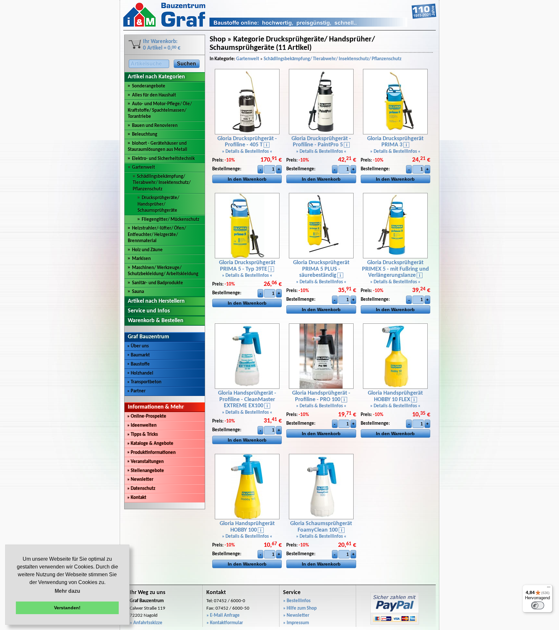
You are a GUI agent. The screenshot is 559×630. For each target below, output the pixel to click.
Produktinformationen (151, 452)
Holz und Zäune (147, 250)
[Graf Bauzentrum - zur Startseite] (279, 25)
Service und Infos (149, 311)
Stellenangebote (145, 470)
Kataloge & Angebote (150, 443)
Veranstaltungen (145, 461)
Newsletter (140, 479)
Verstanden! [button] (67, 607)
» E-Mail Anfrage (223, 615)
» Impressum (296, 623)
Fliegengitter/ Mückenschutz (170, 219)
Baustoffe (138, 364)
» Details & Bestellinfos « (247, 151)
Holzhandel (140, 373)
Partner (136, 391)
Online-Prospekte (146, 416)
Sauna (138, 291)
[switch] (537, 605)
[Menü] (549, 588)
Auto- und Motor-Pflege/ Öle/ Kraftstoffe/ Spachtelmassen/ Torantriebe (160, 110)
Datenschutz (141, 488)
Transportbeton (144, 382)
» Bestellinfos (297, 601)
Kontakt (136, 497)
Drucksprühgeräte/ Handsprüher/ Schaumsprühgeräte (158, 204)
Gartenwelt (143, 167)
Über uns (138, 346)
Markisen (141, 258)
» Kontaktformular (224, 623)
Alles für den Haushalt (154, 95)
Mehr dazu (67, 591)
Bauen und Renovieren (155, 125)
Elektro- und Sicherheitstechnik (163, 158)
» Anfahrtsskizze (146, 623)
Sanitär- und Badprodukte (157, 283)
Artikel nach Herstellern (156, 301)
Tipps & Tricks (142, 434)
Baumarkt (138, 355)
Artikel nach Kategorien (156, 77)
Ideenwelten (142, 425)
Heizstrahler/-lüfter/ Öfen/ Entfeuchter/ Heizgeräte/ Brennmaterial (157, 234)
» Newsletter (296, 615)
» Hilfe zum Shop (300, 608)
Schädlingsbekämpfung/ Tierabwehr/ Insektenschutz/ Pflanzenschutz (162, 183)
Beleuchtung (144, 134)
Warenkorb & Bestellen (155, 321)
